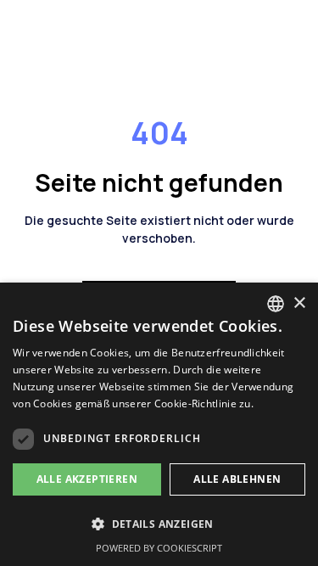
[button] (159, 524)
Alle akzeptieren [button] (86, 479)
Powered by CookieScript (159, 547)
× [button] (299, 303)
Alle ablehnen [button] (237, 479)
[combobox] (275, 303)
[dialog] (159, 424)
